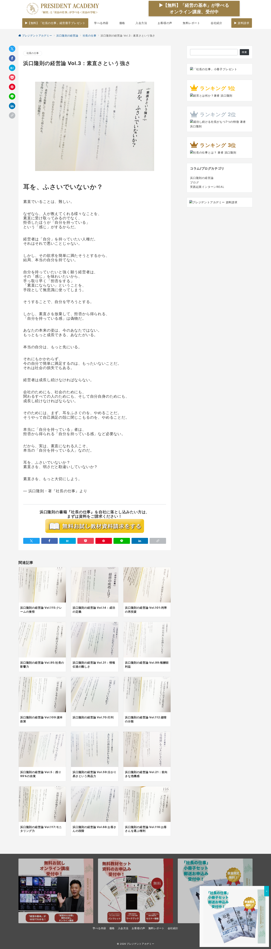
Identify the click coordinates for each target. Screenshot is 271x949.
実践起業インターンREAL (207, 186)
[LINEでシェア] (12, 96)
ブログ (194, 182)
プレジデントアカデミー (140, 943)
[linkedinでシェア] (12, 106)
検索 (244, 52)
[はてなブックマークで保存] (12, 68)
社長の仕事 (33, 53)
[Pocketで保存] (12, 77)
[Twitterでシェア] (12, 49)
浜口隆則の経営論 (201, 177)
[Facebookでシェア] (12, 58)
